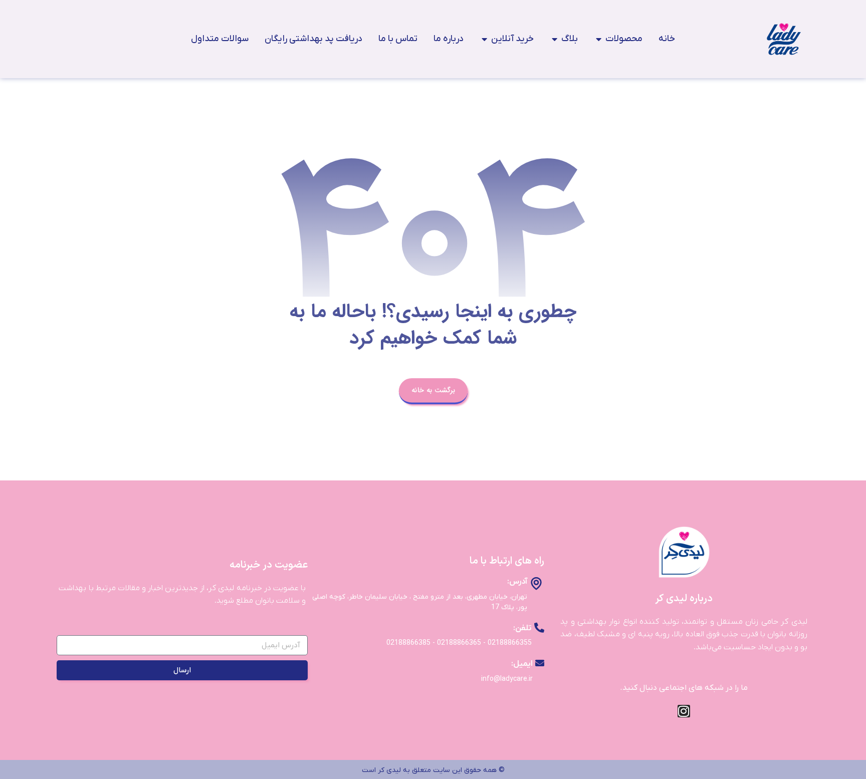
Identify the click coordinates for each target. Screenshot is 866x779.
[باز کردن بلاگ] (554, 39)
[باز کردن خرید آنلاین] (484, 39)
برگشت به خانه (433, 390)
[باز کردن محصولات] (598, 39)
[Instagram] (684, 711)
